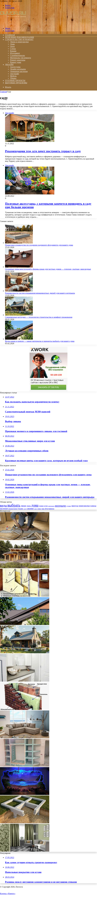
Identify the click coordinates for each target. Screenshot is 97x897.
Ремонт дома (15, 62)
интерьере (60, 505)
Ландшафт (14, 74)
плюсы (93, 506)
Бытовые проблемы (16, 83)
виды (3, 505)
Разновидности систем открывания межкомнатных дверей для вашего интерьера (40, 293)
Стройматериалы (17, 55)
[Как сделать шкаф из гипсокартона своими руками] (24, 766)
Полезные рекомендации (19, 37)
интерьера (51, 506)
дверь (29, 506)
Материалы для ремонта (20, 58)
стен (35, 508)
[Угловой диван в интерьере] (24, 737)
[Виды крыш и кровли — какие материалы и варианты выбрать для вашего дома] (19, 339)
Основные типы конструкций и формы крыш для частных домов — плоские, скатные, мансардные (48, 269)
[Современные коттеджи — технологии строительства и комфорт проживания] (19, 315)
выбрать (13, 505)
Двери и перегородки (19, 42)
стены (39, 509)
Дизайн (9, 64)
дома (34, 505)
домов (41, 506)
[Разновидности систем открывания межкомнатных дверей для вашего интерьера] (19, 291)
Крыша (13, 51)
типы (43, 509)
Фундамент (15, 53)
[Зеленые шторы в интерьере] (24, 851)
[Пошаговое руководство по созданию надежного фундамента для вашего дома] (19, 243)
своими (30, 508)
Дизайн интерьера (18, 69)
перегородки (84, 506)
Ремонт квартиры (17, 60)
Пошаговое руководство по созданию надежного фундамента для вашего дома (39, 245)
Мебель (13, 76)
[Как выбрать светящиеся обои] (24, 794)
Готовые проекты (15, 80)
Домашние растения (19, 71)
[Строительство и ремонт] (13, 24)
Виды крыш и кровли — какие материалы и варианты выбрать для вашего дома (39, 341)
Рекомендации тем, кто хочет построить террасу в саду (43, 151)
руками (20, 509)
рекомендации (12, 509)
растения (4, 508)
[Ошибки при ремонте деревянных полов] (24, 539)
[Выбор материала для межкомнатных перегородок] (24, 596)
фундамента (49, 509)
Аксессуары (15, 67)
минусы (74, 506)
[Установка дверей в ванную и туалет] (24, 681)
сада (25, 508)
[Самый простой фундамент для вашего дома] (24, 822)
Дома (12, 44)
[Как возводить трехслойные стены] (24, 709)
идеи (46, 506)
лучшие (68, 506)
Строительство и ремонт (19, 39)
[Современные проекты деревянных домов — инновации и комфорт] (24, 568)
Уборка (13, 78)
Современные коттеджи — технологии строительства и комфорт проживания (38, 317)
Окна (12, 46)
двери (23, 506)
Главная (3, 92)
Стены (13, 49)
